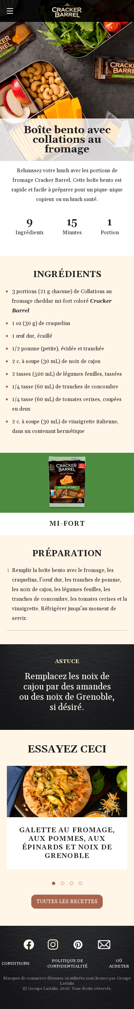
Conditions (16, 963)
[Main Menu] (10, 11)
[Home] (67, 10)
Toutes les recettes (67, 901)
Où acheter (119, 963)
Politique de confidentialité (67, 963)
